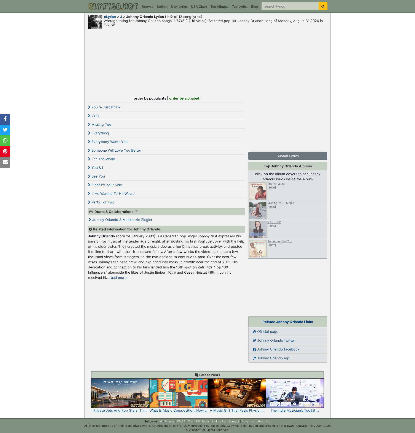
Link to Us (219, 421)
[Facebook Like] (5, 119)
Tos (190, 421)
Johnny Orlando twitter (275, 340)
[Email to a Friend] (5, 162)
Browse (147, 6)
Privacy (169, 421)
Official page (267, 331)
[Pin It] (5, 151)
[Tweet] (5, 130)
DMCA (181, 421)
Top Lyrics (239, 6)
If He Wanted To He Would (112, 193)
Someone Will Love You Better (115, 150)
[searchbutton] (323, 6)
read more (118, 277)
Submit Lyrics (288, 156)
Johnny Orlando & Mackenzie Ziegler (121, 219)
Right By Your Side (106, 185)
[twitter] (160, 421)
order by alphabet (184, 98)
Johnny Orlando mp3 (273, 358)
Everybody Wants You (109, 142)
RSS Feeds (202, 421)
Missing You (100, 124)
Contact (233, 421)
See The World (102, 159)
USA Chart (199, 6)
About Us (263, 421)
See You (97, 176)
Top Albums (219, 6)
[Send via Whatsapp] (5, 140)
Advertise (248, 421)
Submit (162, 6)
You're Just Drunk (105, 107)
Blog (254, 6)
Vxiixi (95, 116)
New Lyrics (179, 6)
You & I (96, 167)
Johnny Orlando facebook (278, 349)
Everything (99, 133)
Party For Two (102, 202)
